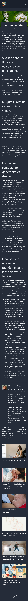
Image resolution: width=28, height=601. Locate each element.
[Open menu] (25, 4)
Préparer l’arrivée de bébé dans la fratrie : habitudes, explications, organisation (13, 486)
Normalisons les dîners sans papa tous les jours (21, 430)
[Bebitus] (4, 4)
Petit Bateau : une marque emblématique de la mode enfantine (11, 582)
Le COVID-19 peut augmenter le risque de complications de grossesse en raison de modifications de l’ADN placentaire (7, 433)
